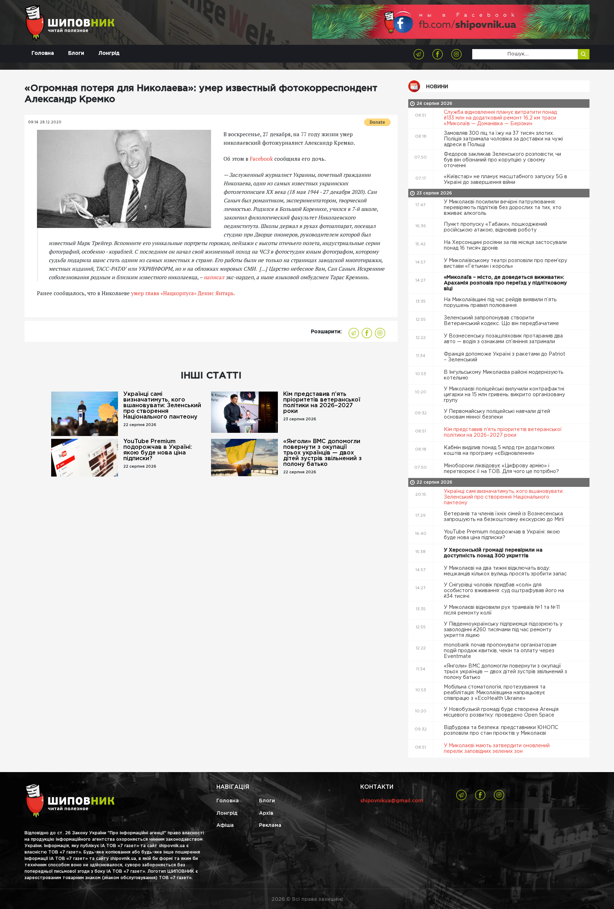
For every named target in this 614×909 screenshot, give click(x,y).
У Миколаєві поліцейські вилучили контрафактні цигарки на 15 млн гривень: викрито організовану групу (504, 395)
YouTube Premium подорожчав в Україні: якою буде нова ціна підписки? (157, 450)
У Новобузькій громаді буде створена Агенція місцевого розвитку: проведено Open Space (501, 712)
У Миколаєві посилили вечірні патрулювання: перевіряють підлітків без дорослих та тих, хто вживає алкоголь (502, 208)
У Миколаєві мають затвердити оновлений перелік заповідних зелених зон (497, 749)
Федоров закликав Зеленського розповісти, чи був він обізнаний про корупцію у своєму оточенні (502, 160)
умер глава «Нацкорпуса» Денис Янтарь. (183, 293)
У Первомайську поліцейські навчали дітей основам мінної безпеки (497, 414)
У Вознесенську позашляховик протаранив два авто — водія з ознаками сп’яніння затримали (503, 339)
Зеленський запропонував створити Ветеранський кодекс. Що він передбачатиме (502, 321)
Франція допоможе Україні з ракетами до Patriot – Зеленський (504, 357)
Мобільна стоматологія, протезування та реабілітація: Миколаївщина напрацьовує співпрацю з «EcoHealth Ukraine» (494, 693)
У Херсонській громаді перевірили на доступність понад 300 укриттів (493, 553)
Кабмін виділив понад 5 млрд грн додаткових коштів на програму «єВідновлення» (499, 451)
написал (214, 277)
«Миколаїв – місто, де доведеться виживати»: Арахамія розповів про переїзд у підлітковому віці (505, 283)
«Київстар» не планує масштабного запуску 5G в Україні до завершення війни (505, 180)
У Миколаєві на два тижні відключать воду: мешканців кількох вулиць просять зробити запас (506, 571)
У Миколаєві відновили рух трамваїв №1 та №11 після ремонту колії (502, 610)
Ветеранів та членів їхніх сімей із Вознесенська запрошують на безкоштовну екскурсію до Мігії (505, 517)
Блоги (76, 53)
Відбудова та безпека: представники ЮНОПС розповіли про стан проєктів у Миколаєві (501, 730)
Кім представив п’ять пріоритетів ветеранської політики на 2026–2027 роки (321, 403)
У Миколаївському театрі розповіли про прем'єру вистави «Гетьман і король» (505, 264)
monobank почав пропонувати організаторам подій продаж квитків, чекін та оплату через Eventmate (500, 651)
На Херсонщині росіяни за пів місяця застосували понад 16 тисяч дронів (505, 245)
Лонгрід (108, 53)
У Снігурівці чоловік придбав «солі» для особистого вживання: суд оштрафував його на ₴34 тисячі (504, 591)
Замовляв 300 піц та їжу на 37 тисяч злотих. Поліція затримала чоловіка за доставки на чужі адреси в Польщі (503, 139)
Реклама (270, 825)
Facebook (261, 158)
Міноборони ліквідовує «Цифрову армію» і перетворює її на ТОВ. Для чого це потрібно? (502, 469)
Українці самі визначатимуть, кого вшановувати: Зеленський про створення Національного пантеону (162, 406)
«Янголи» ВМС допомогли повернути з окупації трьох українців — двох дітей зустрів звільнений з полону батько (322, 453)
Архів (266, 813)
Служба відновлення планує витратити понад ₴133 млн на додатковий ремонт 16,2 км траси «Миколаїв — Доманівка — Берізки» (500, 118)
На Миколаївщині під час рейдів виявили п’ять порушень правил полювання (500, 303)
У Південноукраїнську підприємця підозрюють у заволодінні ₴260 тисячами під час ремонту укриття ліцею (503, 630)
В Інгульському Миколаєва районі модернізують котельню (503, 375)
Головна (43, 53)
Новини (437, 87)
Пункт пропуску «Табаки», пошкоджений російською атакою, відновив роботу (495, 227)
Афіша (225, 825)
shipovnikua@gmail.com (391, 801)
